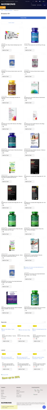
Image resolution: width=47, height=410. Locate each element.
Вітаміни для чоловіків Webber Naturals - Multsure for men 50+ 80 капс (33, 255)
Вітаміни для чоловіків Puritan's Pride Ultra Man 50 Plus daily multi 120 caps (12, 229)
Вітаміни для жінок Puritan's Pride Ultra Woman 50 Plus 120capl (12, 150)
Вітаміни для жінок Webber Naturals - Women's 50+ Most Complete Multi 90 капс (12, 177)
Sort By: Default (11, 22)
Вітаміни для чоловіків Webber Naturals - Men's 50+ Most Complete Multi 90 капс (12, 255)
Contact (16, 1)
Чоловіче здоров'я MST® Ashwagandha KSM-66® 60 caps (8, 364)
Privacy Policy (18, 396)
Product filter (23, 17)
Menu (4, 7)
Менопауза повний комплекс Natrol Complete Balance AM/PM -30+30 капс (11, 308)
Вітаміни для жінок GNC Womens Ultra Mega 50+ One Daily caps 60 (34, 124)
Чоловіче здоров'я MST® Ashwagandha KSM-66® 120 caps (24, 364)
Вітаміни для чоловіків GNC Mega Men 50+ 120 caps (34, 177)
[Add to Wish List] (22, 28)
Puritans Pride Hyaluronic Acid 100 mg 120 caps (34, 45)
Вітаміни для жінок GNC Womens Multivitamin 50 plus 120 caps (34, 98)
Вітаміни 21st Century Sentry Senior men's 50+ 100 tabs (11, 72)
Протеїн (2, 390)
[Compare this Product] (20, 28)
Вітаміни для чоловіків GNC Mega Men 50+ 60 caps (11, 203)
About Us (3, 1)
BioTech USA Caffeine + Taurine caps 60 (9, 336)
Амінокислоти (3, 396)
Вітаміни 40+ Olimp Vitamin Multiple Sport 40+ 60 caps (11, 45)
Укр (44, 1)
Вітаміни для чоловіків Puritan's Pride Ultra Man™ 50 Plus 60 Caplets (33, 229)
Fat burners (3, 398)
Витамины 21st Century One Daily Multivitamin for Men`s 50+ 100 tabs (11, 282)
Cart (44, 5)
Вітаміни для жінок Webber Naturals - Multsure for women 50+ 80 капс (34, 150)
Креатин (2, 393)
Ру (40, 1)
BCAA (2, 395)
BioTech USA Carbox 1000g (24, 335)
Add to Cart (5, 50)
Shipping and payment (9, 1)
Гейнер (2, 391)
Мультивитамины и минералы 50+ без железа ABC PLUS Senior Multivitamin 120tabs (34, 308)
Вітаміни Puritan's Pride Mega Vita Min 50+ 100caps (10, 98)
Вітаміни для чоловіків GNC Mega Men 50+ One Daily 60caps (35, 203)
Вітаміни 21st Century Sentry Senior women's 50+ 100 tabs (34, 72)
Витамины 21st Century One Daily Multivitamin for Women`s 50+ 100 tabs (34, 274)
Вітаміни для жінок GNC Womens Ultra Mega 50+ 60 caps (11, 124)
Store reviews (18, 395)
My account (27, 1)
